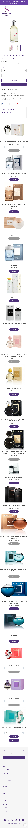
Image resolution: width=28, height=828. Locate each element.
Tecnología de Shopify (18, 823)
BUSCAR (4, 766)
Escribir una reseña (13, 113)
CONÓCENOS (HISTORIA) (8, 789)
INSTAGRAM (5, 797)
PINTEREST (5, 807)
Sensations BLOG (6, 769)
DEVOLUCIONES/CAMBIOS (8, 776)
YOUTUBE (5, 804)
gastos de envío (5, 63)
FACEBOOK (5, 793)
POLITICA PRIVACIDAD (7, 780)
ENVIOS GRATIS (6, 773)
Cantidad (2, 73)
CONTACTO (5, 811)
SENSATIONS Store (12, 823)
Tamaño (2, 67)
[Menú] (25, 11)
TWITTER (4, 800)
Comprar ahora (14, 84)
